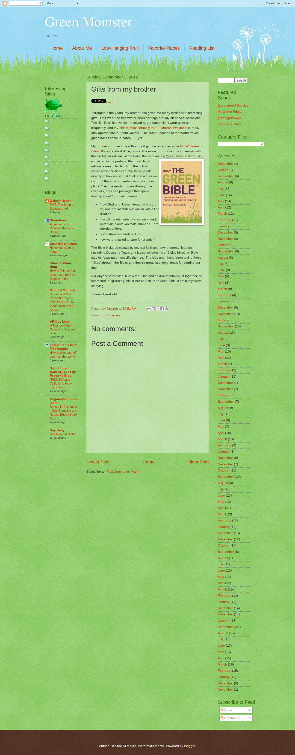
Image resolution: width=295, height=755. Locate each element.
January (224, 226)
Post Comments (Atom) (123, 471)
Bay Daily (57, 430)
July (221, 189)
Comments (231, 718)
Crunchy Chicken (63, 244)
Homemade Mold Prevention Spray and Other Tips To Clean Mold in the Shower (62, 302)
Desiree (113, 308)
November (225, 238)
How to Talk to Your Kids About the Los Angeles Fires (63, 274)
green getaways (229, 118)
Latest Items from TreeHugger (63, 346)
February (224, 220)
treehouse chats (229, 124)
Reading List (202, 48)
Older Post (198, 462)
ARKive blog (59, 321)
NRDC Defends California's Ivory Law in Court (61, 383)
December (225, 163)
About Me (82, 48)
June (221, 195)
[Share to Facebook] (162, 309)
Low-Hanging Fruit (120, 48)
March (222, 213)
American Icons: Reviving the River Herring (62, 228)
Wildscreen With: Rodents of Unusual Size (63, 329)
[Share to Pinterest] (166, 309)
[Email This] (149, 309)
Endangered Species (233, 105)
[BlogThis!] (153, 309)
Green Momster (88, 21)
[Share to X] (157, 309)
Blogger (189, 746)
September (226, 176)
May (221, 201)
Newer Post (97, 462)
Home (56, 48)
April (221, 207)
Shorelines (58, 220)
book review (111, 315)
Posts (227, 710)
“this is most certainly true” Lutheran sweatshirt (153, 128)
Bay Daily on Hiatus (63, 434)
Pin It (110, 102)
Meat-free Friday (230, 111)
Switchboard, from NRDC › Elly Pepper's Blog (63, 372)
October (224, 170)
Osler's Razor (60, 200)
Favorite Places (164, 48)
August (223, 182)
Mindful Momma (62, 290)
